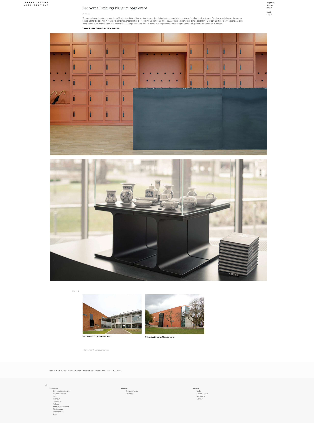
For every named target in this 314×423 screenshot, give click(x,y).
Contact (200, 398)
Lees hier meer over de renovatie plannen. (101, 28)
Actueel (56, 404)
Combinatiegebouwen (61, 391)
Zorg (55, 414)
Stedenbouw (58, 409)
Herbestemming (59, 393)
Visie (199, 391)
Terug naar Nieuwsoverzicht (95, 349)
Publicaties (129, 393)
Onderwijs (57, 401)
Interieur (56, 398)
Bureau (269, 8)
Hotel (55, 396)
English (269, 12)
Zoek (268, 14)
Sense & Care (202, 393)
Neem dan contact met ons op (108, 370)
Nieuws (270, 5)
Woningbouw (58, 411)
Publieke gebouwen (61, 406)
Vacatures (201, 396)
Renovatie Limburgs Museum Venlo (97, 336)
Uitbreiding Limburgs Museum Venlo (159, 337)
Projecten (270, 2)
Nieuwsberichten (131, 391)
